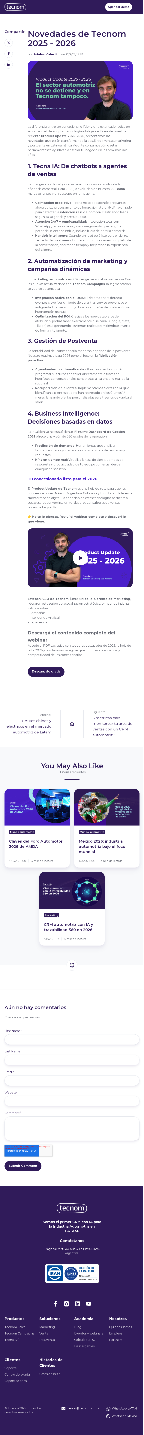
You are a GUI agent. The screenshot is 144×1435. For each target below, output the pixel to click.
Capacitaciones (15, 1381)
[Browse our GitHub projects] (77, 1304)
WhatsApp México (124, 1416)
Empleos (115, 1333)
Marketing (47, 1327)
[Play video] (80, 557)
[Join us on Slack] (66, 1304)
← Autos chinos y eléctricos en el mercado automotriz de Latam (29, 726)
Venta (43, 1333)
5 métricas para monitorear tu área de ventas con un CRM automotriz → (112, 726)
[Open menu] (138, 7)
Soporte (10, 1368)
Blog (77, 1327)
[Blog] (72, 724)
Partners (115, 1340)
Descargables (84, 1346)
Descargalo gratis (46, 671)
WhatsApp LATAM (124, 1408)
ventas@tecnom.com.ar (84, 1408)
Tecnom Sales (14, 1327)
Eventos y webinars (88, 1333)
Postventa (47, 1340)
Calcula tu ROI (85, 1340)
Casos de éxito (49, 1374)
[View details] (55, 1304)
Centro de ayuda (17, 1374)
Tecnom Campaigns (19, 1333)
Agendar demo (118, 7)
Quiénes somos (120, 1327)
